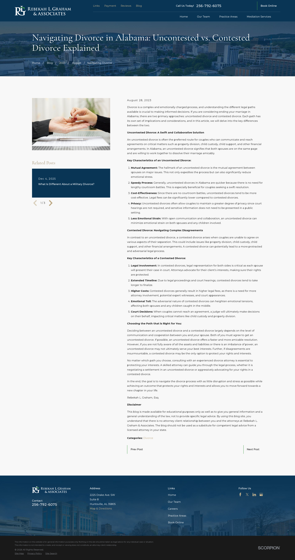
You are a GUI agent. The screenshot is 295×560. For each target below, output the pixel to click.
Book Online (269, 5)
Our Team (174, 501)
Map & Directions (101, 508)
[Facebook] (240, 494)
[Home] (43, 10)
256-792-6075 (208, 5)
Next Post (253, 449)
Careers (173, 508)
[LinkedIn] (254, 494)
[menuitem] (19, 554)
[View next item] (51, 203)
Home (172, 495)
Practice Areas (177, 515)
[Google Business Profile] (261, 494)
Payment (110, 5)
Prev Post (137, 449)
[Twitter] (247, 494)
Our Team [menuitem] (203, 16)
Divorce (148, 438)
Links (96, 5)
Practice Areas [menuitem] (228, 16)
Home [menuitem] (184, 16)
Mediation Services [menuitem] (259, 16)
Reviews (126, 5)
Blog (139, 5)
